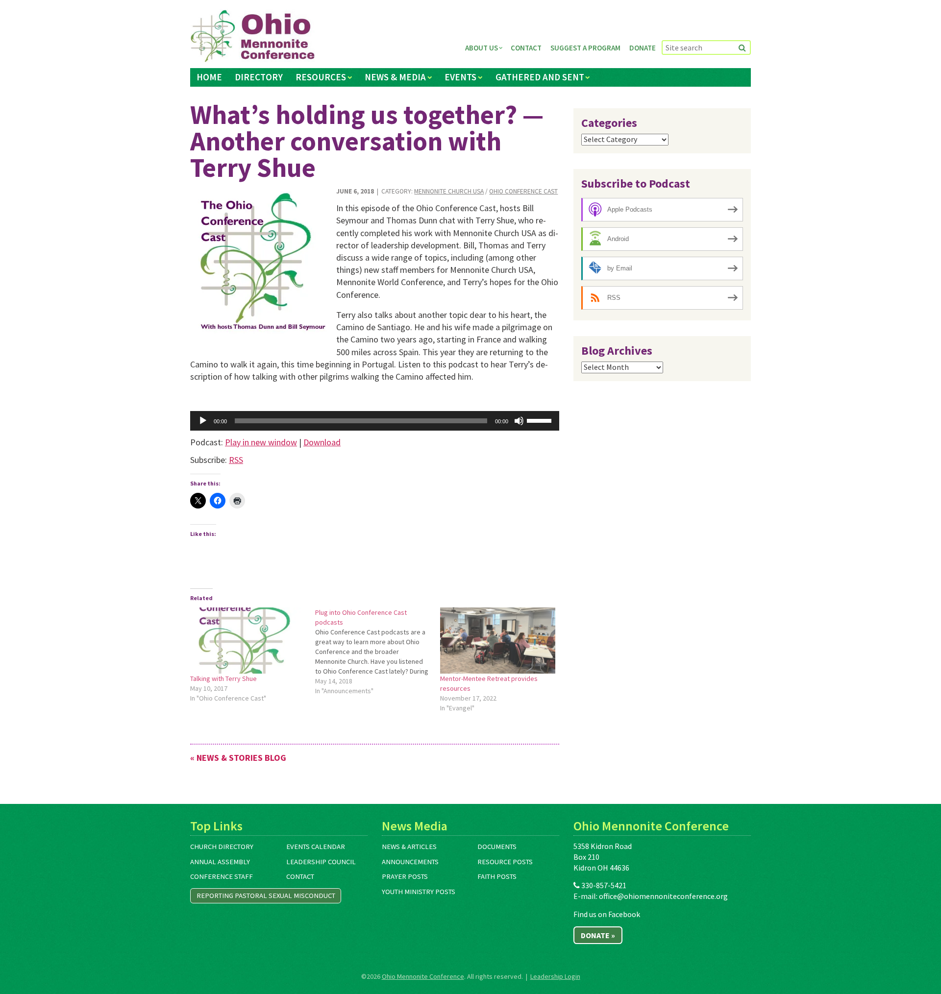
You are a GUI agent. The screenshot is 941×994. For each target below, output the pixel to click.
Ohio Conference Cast (523, 191)
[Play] (203, 421)
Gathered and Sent (539, 77)
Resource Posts (505, 861)
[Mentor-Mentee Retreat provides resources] (497, 640)
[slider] (540, 420)
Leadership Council (321, 861)
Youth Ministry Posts (418, 891)
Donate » (598, 935)
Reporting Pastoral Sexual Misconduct (266, 895)
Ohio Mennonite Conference (423, 976)
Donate (642, 47)
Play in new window (261, 442)
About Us (481, 47)
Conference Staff (221, 876)
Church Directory (221, 846)
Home (209, 77)
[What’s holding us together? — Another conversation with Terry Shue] (259, 260)
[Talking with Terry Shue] (247, 640)
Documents (497, 846)
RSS (236, 459)
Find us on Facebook (606, 914)
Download (322, 442)
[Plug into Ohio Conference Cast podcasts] (377, 651)
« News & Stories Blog (238, 757)
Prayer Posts (405, 876)
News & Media (395, 77)
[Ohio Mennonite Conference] (252, 36)
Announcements (410, 861)
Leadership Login (555, 976)
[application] (374, 421)
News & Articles (409, 846)
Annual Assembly (220, 861)
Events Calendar (315, 846)
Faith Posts (497, 876)
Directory (259, 77)
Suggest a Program (585, 47)
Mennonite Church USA (449, 191)
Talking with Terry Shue (223, 678)
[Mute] (519, 421)
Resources (321, 77)
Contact (526, 47)
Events (460, 77)
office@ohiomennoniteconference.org (663, 896)
